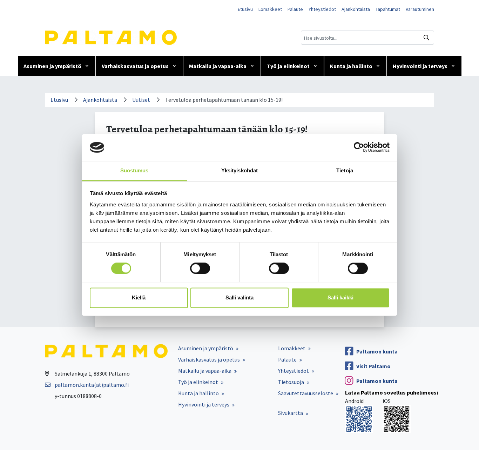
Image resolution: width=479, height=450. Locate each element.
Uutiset (141, 99)
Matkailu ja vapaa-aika (218, 66)
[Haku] (426, 38)
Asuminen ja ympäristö (52, 66)
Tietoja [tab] (344, 170)
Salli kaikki (340, 297)
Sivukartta (290, 412)
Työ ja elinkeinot (288, 66)
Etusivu (245, 9)
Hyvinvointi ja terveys (420, 66)
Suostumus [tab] (134, 170)
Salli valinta (239, 297)
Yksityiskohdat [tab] (239, 170)
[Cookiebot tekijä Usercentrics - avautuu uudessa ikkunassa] (359, 147)
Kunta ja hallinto (351, 66)
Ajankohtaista (356, 9)
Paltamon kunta (377, 351)
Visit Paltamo (373, 366)
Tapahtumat (388, 9)
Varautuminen (420, 9)
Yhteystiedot (322, 9)
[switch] (200, 268)
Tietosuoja (291, 381)
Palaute (295, 9)
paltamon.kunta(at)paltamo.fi (92, 384)
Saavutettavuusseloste (305, 393)
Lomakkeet (270, 9)
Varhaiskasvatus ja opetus (135, 66)
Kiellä (139, 297)
